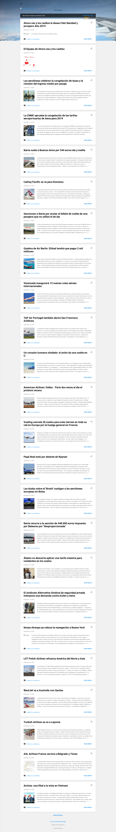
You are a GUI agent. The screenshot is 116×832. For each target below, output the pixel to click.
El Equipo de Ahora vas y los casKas (44, 48)
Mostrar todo (88, 15)
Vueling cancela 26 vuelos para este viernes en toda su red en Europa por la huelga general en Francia (55, 424)
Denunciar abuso (58, 828)
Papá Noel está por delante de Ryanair (45, 456)
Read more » (88, 39)
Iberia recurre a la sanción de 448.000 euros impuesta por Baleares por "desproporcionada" (55, 525)
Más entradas (58, 815)
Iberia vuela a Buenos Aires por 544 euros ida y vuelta (54, 150)
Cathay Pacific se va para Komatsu (44, 181)
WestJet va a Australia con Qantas (43, 690)
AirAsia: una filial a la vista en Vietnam (46, 785)
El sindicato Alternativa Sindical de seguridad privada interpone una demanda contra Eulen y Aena (54, 594)
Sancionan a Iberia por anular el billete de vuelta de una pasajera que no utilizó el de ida (55, 215)
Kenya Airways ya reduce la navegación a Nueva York (54, 627)
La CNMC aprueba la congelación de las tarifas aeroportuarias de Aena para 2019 (50, 117)
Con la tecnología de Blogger (58, 821)
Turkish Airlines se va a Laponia (42, 722)
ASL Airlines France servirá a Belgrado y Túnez (50, 753)
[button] (91, 23)
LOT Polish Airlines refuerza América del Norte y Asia (54, 658)
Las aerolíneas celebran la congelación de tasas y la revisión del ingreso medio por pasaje (53, 82)
